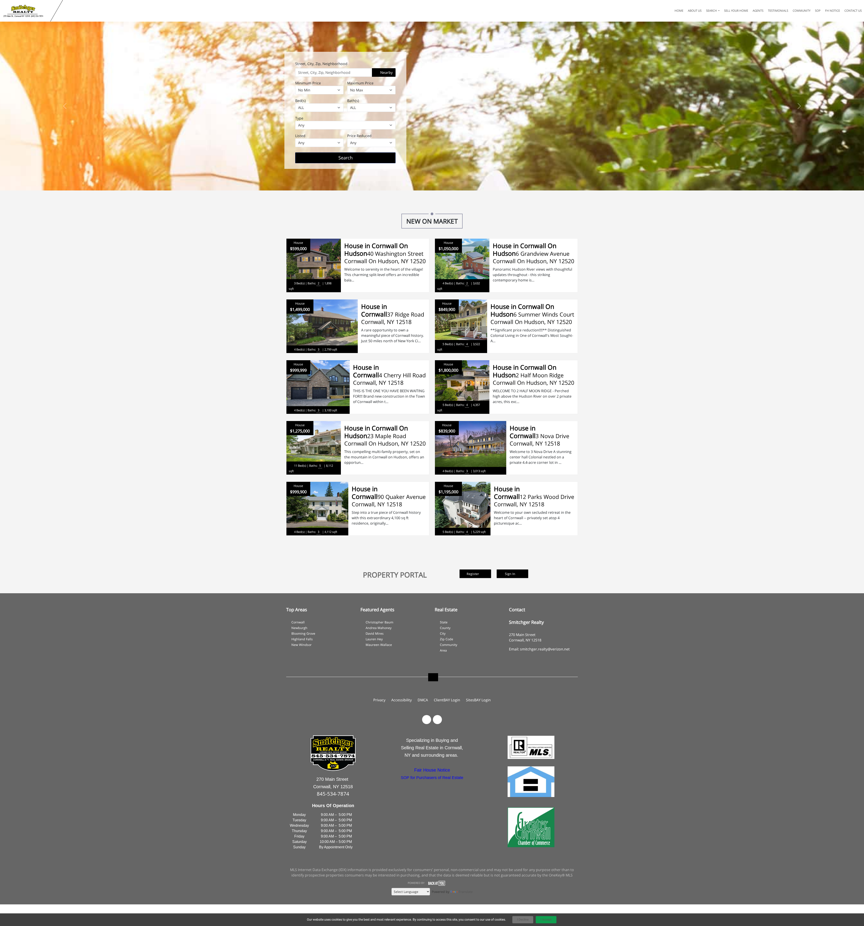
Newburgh (299, 628)
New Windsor (301, 645)
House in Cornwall (374, 310)
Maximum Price (360, 83)
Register (473, 574)
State (444, 622)
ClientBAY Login (447, 699)
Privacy (379, 699)
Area (443, 650)
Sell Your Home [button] (736, 11)
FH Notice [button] (832, 11)
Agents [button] (758, 11)
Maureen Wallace (379, 645)
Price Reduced (359, 135)
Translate (466, 892)
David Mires (375, 633)
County (445, 628)
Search (352, 157)
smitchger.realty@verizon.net (545, 649)
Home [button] (679, 11)
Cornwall (298, 622)
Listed (300, 135)
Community (448, 645)
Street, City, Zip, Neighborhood (321, 63)
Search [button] (712, 11)
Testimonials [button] (778, 11)
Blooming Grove (303, 633)
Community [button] (801, 11)
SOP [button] (818, 11)
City (443, 633)
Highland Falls (302, 639)
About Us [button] (695, 11)
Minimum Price (308, 83)
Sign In (510, 574)
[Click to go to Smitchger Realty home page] (26, 11)
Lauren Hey (374, 639)
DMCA (423, 699)
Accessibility (401, 699)
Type (299, 118)
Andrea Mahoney (379, 628)
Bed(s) (300, 100)
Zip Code (446, 639)
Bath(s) (353, 100)
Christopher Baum (379, 622)
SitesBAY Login (478, 699)
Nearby (386, 72)
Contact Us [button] (853, 11)
